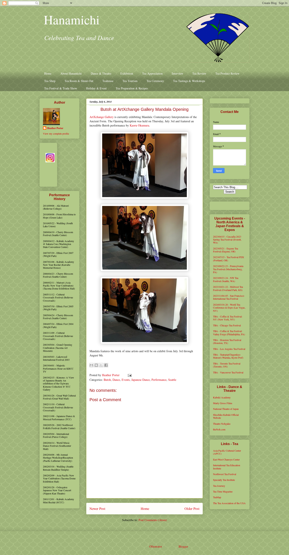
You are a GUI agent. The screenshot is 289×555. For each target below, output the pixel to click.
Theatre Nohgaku (221, 423)
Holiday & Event (96, 88)
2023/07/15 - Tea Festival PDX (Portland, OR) (228, 258)
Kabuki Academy (222, 397)
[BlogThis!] (96, 365)
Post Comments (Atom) (153, 520)
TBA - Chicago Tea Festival (227, 325)
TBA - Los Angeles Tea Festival (229, 349)
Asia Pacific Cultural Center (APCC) (227, 452)
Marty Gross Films (222, 403)
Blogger (183, 546)
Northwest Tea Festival (224, 474)
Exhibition (126, 73)
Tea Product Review (227, 73)
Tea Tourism (130, 81)
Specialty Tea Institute (224, 479)
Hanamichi (72, 19)
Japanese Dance (140, 380)
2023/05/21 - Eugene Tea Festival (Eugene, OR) (225, 250)
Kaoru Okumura (139, 125)
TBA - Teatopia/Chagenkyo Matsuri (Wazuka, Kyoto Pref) (228, 356)
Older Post (192, 508)
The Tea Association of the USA (229, 503)
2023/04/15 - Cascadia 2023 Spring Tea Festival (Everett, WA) (227, 239)
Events (126, 380)
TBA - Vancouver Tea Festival (228, 372)
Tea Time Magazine (223, 491)
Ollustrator (155, 546)
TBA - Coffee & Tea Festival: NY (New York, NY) (227, 318)
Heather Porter (111, 375)
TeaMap (217, 497)
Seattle (172, 380)
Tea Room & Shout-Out (79, 81)
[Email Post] (129, 375)
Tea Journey (219, 485)
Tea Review (199, 73)
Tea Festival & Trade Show (60, 88)
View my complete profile (56, 133)
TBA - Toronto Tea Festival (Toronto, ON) (226, 365)
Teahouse (107, 81)
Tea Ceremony (155, 81)
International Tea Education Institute (226, 466)
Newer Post (97, 508)
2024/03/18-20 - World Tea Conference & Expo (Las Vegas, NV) (229, 307)
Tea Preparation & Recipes (132, 88)
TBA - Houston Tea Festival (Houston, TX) (227, 341)
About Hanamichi (71, 73)
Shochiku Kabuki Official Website (226, 416)
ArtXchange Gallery (101, 117)
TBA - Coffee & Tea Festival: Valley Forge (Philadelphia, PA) (229, 332)
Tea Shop (49, 81)
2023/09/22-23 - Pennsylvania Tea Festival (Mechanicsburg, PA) (228, 269)
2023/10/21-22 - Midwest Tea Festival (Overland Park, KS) (228, 288)
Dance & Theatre (101, 73)
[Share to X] (101, 365)
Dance (116, 380)
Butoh (107, 380)
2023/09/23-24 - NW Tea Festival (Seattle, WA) (225, 279)
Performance (159, 380)
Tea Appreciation (152, 73)
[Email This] (91, 365)
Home (47, 73)
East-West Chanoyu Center (226, 459)
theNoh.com (219, 429)
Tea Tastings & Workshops (189, 81)
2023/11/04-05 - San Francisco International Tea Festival (228, 297)
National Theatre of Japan (226, 408)
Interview (177, 73)
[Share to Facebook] (106, 365)
